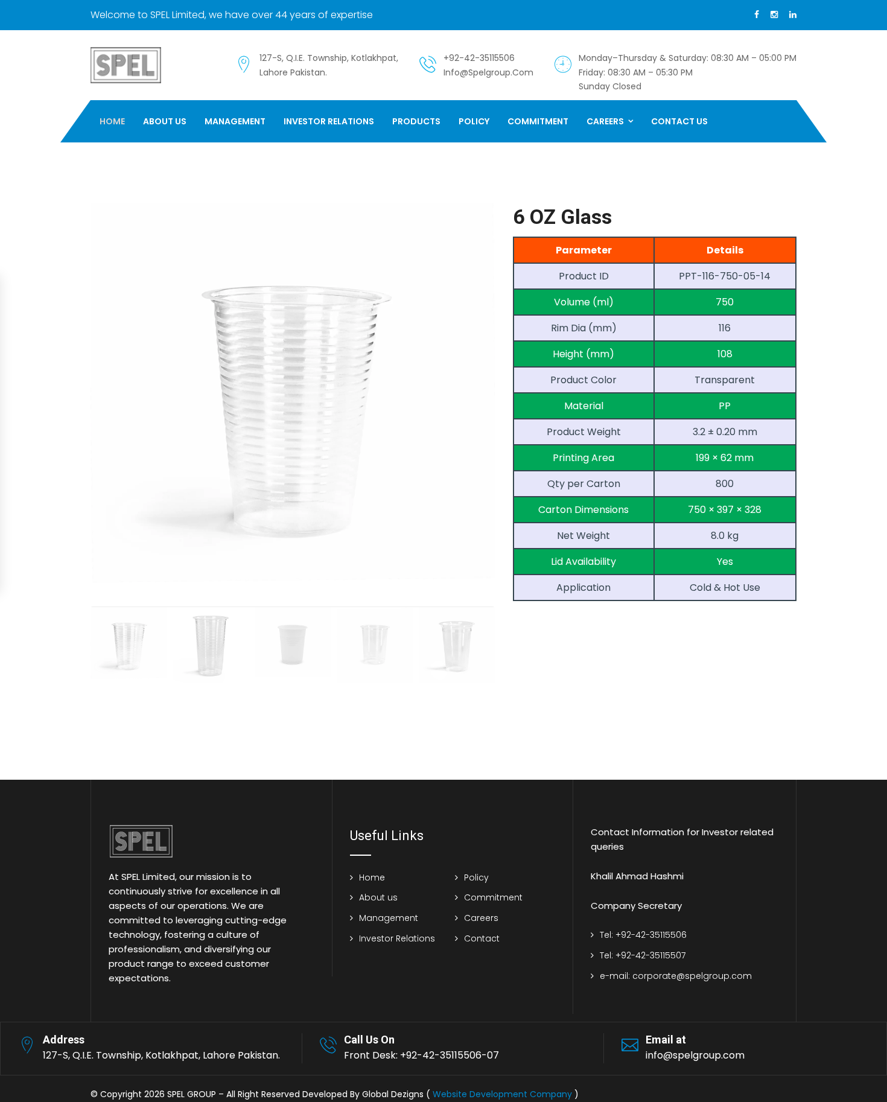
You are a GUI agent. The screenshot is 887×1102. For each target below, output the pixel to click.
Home (112, 121)
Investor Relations (329, 121)
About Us (164, 121)
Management (235, 121)
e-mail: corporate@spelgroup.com (676, 976)
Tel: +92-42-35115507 (642, 955)
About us (378, 897)
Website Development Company (502, 1094)
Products (416, 121)
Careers (605, 121)
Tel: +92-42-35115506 (643, 935)
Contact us (679, 121)
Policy (474, 121)
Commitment (537, 121)
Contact (482, 938)
